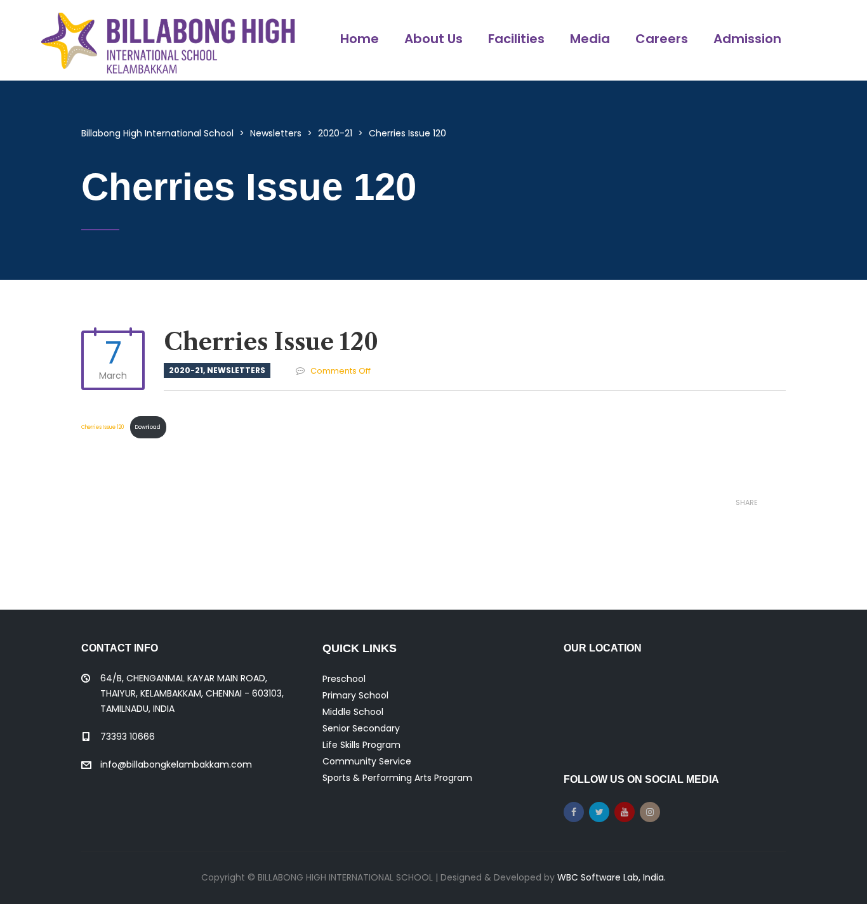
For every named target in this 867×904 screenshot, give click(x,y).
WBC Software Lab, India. (611, 877)
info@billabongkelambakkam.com (176, 764)
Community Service (366, 761)
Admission (747, 39)
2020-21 (186, 370)
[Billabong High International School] (168, 40)
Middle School (352, 711)
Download (148, 427)
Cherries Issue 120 (103, 427)
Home (359, 39)
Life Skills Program (361, 744)
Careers (661, 39)
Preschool (344, 678)
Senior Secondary (361, 728)
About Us (433, 39)
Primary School (355, 695)
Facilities (516, 39)
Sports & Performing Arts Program (397, 777)
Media (590, 39)
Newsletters (236, 370)
